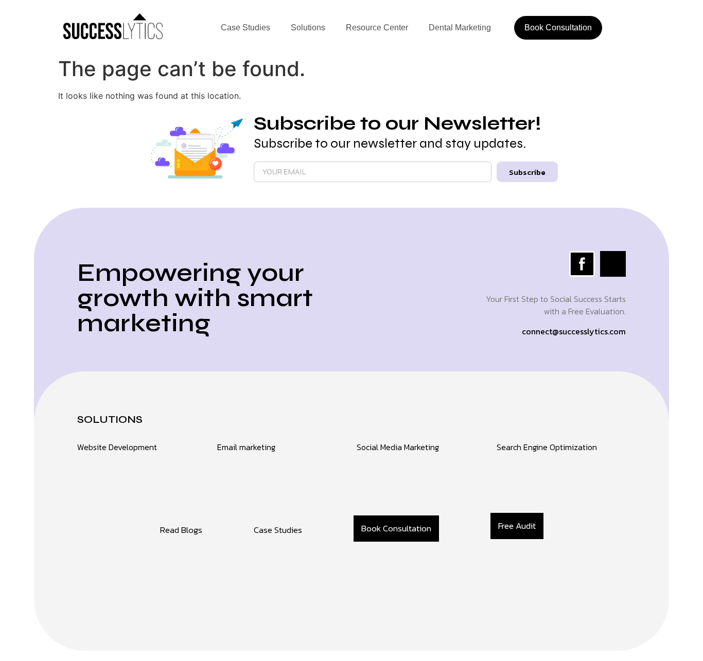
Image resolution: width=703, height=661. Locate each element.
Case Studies (245, 27)
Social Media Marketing (398, 447)
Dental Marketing (460, 27)
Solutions (308, 27)
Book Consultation (558, 27)
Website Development (117, 447)
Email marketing (246, 447)
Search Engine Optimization (547, 447)
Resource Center (377, 27)
